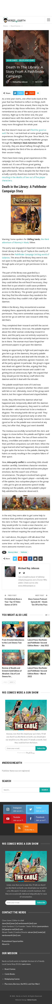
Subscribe (41, 748)
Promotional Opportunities (12, 941)
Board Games (12, 60)
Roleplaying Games (26, 60)
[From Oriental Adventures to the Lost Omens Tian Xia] (13, 629)
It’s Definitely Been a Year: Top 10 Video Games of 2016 (13, 602)
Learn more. (26, 964)
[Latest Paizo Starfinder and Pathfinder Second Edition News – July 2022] (39, 629)
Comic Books (10, 974)
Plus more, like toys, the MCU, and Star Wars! (22, 984)
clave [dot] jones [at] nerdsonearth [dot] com (19, 923)
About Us (5, 944)
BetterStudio (32, 1000)
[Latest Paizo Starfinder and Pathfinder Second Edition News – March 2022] (39, 657)
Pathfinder (24, 552)
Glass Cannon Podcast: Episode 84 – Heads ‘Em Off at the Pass (37, 602)
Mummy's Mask (13, 552)
